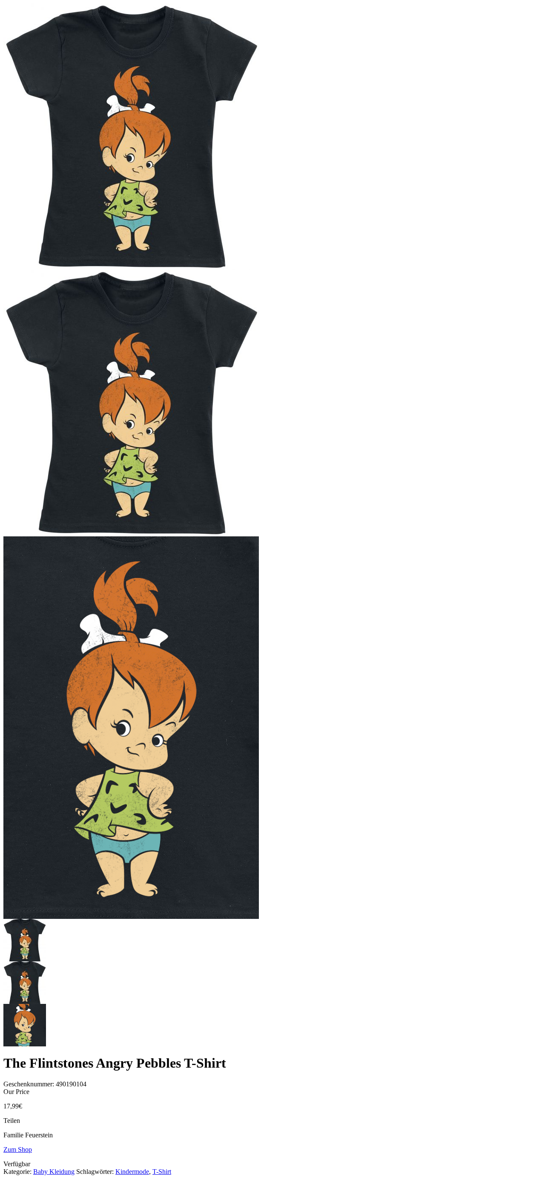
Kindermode (132, 1171)
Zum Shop (17, 1149)
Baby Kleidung (54, 1171)
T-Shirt (161, 1171)
